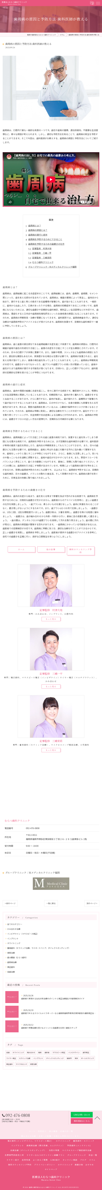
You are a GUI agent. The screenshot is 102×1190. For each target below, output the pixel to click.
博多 (76, 1058)
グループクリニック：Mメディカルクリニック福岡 (52, 266)
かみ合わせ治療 (13, 929)
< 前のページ (10, 903)
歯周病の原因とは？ (37, 230)
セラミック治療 (24, 1058)
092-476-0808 (32, 828)
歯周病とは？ (34, 225)
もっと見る (51, 619)
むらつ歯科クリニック (43, 262)
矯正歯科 (11, 967)
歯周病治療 (12, 962)
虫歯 (8, 1052)
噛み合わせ (31, 1052)
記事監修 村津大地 (41, 248)
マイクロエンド (21, 1064)
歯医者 (47, 1052)
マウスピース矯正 (59, 1052)
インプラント (12, 938)
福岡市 (69, 1058)
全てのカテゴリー (14, 924)
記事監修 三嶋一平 (41, 253)
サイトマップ (51, 1169)
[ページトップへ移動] (97, 1117)
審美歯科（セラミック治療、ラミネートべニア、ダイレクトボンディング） (38, 948)
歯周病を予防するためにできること (45, 239)
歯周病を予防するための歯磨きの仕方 (46, 243)
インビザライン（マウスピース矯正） (23, 933)
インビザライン (74, 1052)
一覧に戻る (51, 903)
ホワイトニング (13, 943)
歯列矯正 (86, 1052)
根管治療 (11, 952)
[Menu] (98, 3)
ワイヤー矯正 (11, 1058)
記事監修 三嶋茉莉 (41, 257)
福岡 (39, 1052)
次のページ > (91, 903)
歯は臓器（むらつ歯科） (17, 957)
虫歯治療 (11, 971)
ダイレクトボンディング (55, 1058)
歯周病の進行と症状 (37, 234)
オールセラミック (87, 1058)
